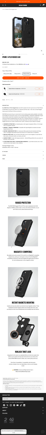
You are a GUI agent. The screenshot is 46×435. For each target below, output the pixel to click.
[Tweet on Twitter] (9, 99)
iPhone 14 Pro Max (8, 73)
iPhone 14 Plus (26, 73)
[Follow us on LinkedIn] (24, 405)
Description (5, 105)
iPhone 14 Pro (17, 73)
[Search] (5, 5)
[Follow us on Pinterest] (14, 405)
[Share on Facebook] (6, 99)
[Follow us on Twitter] (7, 405)
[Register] (41, 398)
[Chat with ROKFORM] (43, 432)
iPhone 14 (34, 73)
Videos (4, 155)
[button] (23, 88)
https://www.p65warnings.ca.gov (23, 371)
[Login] (40, 5)
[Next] (43, 54)
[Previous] (2, 54)
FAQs (3, 158)
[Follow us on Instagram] (10, 405)
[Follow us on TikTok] (20, 405)
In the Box (5, 151)
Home (3, 9)
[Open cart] (43, 5)
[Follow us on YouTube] (17, 405)
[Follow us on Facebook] (4, 405)
